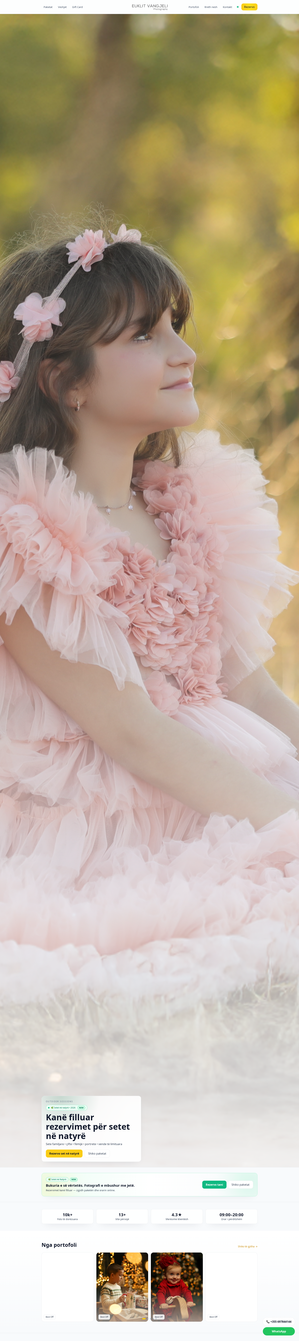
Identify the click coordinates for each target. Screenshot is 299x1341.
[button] (144, 1318)
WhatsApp (279, 1331)
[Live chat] (237, 7)
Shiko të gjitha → (247, 1246)
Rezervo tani (214, 1185)
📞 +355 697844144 (278, 1322)
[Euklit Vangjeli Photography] (149, 7)
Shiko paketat (97, 1153)
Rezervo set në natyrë (64, 1153)
